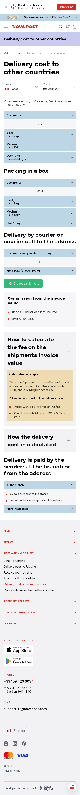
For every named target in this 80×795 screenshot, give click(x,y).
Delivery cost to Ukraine (20, 566)
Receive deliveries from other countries (29, 590)
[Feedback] (72, 787)
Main (6, 53)
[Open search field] (60, 27)
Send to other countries (20, 578)
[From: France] (21, 87)
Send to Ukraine (14, 561)
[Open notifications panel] (68, 27)
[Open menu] (6, 27)
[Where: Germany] (58, 87)
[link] (40, 17)
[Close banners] (76, 17)
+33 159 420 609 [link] (17, 681)
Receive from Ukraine (18, 572)
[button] (18, 53)
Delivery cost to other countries (25, 584)
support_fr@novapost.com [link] (25, 709)
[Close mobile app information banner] (6, 7)
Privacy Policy (12, 770)
